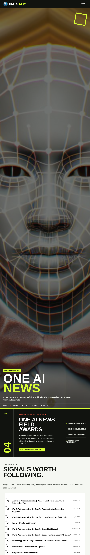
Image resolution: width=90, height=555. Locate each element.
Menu (83, 4)
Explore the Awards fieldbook (32, 449)
